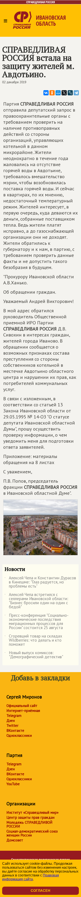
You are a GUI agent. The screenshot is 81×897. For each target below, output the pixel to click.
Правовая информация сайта (30, 877)
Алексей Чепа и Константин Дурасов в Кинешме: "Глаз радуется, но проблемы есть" (40, 582)
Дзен (10, 720)
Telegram (13, 716)
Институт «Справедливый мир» (32, 812)
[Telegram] (76, 92)
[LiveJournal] (70, 92)
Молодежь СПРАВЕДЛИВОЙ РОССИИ (29, 824)
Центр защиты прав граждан (30, 817)
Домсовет (14, 840)
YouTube (13, 784)
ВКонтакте (15, 730)
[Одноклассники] (52, 92)
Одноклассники (19, 735)
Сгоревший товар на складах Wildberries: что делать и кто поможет (33, 640)
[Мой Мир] (58, 92)
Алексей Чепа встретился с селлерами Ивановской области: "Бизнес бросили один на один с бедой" (36, 601)
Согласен (40, 890)
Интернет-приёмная (23, 711)
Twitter (12, 725)
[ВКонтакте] (46, 92)
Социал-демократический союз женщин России (32, 833)
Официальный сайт (21, 706)
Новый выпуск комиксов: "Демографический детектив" (34, 655)
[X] (64, 92)
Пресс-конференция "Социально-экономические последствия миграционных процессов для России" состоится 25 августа (36, 621)
